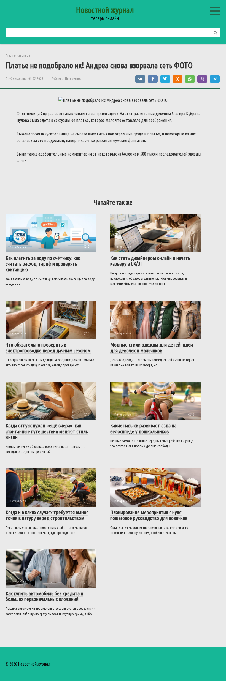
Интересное (73, 78)
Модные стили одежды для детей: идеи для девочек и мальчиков (151, 347)
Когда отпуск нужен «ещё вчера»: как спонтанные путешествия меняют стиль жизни (47, 431)
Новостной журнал (105, 10)
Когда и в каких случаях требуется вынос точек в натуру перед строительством (47, 515)
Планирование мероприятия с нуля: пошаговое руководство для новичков (148, 515)
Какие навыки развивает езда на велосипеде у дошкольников (143, 428)
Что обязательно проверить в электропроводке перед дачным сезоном (48, 347)
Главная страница (18, 55)
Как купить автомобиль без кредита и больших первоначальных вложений (44, 596)
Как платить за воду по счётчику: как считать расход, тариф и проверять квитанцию (43, 264)
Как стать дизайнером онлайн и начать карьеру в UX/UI (150, 261)
